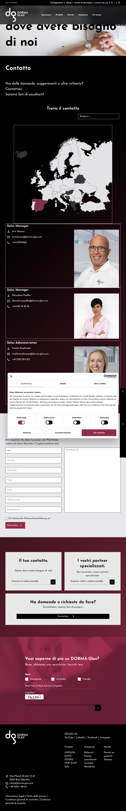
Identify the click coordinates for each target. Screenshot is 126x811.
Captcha (30, 692)
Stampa (108, 759)
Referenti (89, 752)
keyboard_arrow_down (63, 46)
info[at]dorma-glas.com (21, 783)
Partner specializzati (90, 758)
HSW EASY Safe (70, 765)
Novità (71, 15)
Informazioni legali (14, 796)
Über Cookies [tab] (100, 383)
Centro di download (83, 3)
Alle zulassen (99, 433)
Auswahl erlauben (63, 433)
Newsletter (89, 766)
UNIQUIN (69, 752)
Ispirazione (46, 15)
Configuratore (57, 3)
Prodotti (59, 15)
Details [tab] (63, 383)
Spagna (84, 116)
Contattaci (63, 616)
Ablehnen (27, 433)
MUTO (67, 756)
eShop (69, 3)
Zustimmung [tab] (26, 383)
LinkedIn (80, 737)
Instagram (105, 737)
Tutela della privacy (36, 796)
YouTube (68, 737)
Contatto (88, 763)
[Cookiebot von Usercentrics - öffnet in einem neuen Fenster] (106, 376)
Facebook (92, 737)
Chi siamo (96, 15)
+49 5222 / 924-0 (18, 786)
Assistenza (83, 15)
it (112, 3)
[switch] (49, 422)
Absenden (12, 525)
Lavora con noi (101, 3)
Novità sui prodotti (109, 754)
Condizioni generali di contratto (21, 799)
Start (6, 2)
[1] (98, 708)
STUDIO (68, 759)
